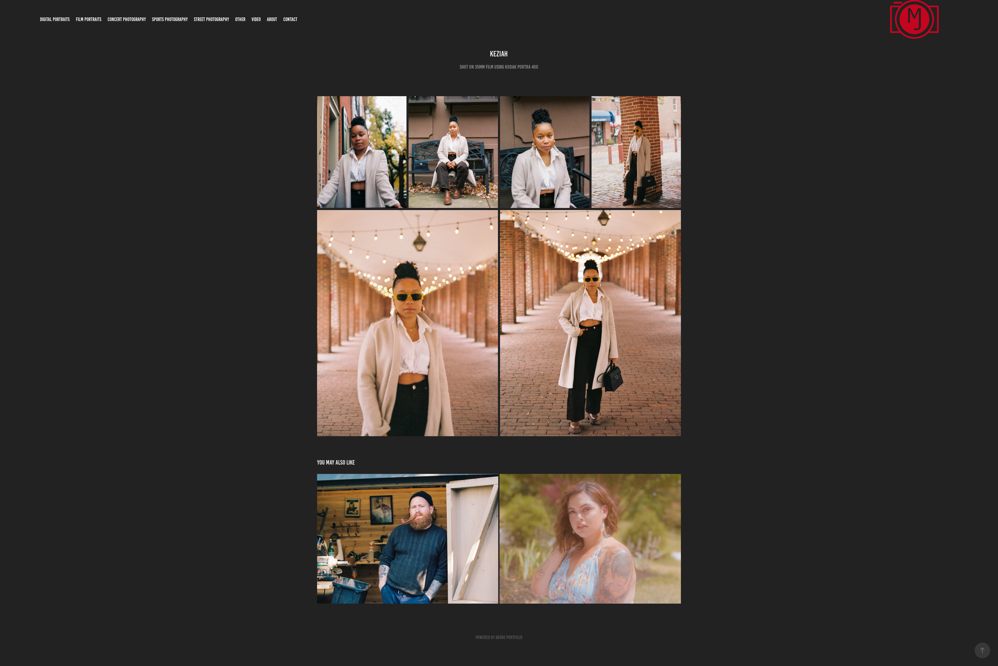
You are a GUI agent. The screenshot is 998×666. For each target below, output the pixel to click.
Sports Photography (170, 19)
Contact (290, 19)
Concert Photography (127, 19)
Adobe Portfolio (509, 637)
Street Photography (211, 19)
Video (256, 19)
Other (240, 19)
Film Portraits (88, 19)
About (272, 19)
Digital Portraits (55, 19)
